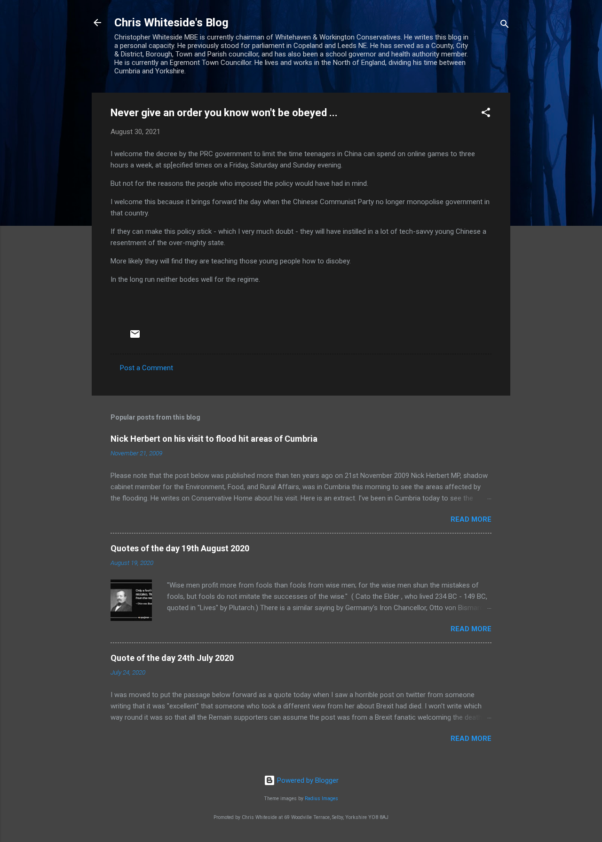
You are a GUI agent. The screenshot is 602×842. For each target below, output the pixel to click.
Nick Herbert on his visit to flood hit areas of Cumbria (214, 439)
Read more (471, 519)
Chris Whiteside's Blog (171, 22)
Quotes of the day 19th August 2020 (180, 548)
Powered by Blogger (307, 780)
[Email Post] (135, 337)
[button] (485, 114)
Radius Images (321, 798)
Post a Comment (146, 368)
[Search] (504, 25)
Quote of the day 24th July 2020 (172, 658)
